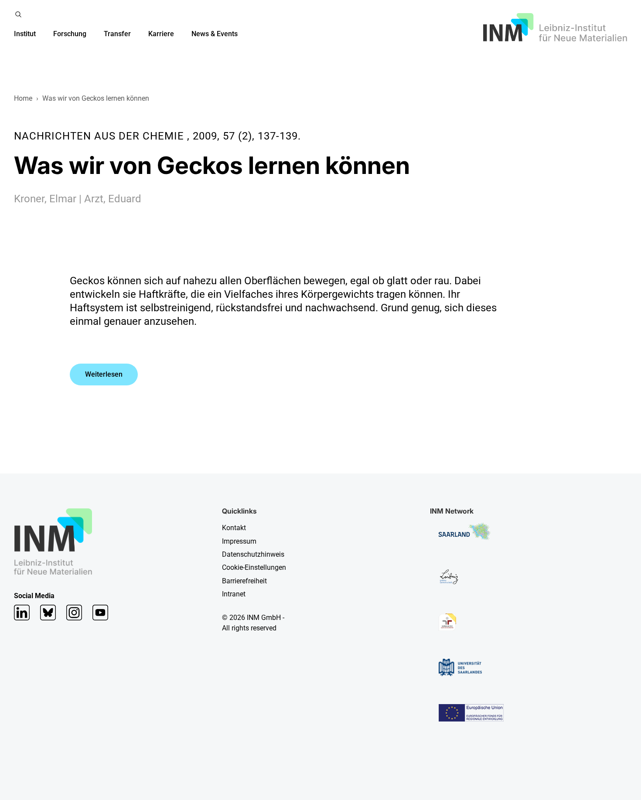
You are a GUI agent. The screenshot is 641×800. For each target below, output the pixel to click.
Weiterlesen (104, 374)
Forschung (69, 34)
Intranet (233, 594)
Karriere (161, 34)
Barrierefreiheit (244, 581)
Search (18, 14)
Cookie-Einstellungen (254, 567)
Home (23, 98)
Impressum (239, 541)
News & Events (214, 34)
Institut (25, 34)
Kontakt (234, 528)
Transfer (117, 34)
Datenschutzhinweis (253, 554)
